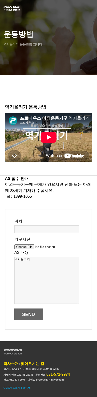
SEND (28, 314)
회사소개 (11, 364)
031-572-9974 (58, 374)
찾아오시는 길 (32, 364)
